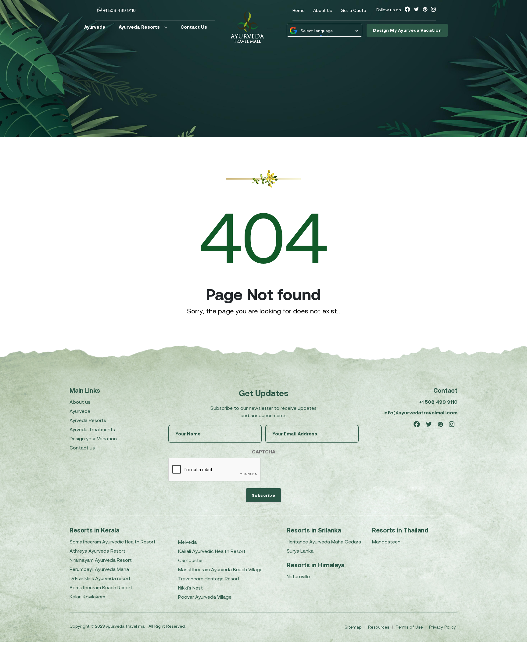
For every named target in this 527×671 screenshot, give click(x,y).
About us (80, 402)
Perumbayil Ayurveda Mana (99, 569)
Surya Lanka (300, 551)
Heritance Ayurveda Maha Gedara (324, 541)
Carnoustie (190, 560)
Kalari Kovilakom (87, 596)
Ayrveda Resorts (88, 420)
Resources (379, 627)
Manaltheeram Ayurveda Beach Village (220, 569)
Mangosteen (386, 541)
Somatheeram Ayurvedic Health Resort (113, 541)
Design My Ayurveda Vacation (407, 30)
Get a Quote (353, 10)
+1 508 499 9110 (119, 10)
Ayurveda (95, 27)
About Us (322, 10)
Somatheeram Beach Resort (101, 587)
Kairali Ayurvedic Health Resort (212, 551)
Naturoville (298, 576)
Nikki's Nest (190, 587)
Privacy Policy (442, 627)
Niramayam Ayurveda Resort (101, 560)
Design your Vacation (93, 438)
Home (298, 10)
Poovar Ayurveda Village (204, 597)
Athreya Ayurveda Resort (97, 551)
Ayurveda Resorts (139, 27)
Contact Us (194, 27)
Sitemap (354, 627)
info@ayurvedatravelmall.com (420, 412)
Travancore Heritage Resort (209, 578)
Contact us (82, 447)
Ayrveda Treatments (92, 429)
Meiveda (187, 542)
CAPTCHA (263, 451)
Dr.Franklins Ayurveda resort (100, 578)
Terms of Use (410, 627)
